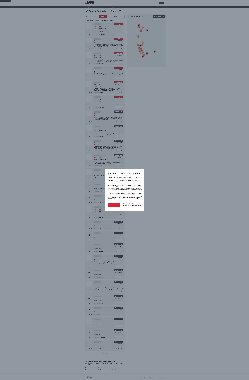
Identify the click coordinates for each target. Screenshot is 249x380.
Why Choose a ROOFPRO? (128, 203)
